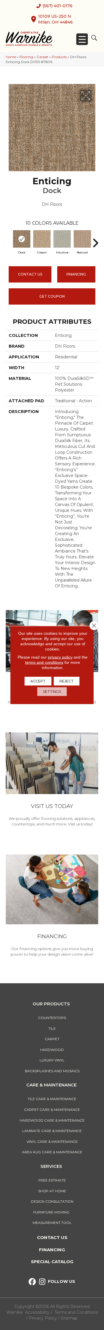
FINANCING (76, 274)
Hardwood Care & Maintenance (52, 1120)
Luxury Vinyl (52, 1060)
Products (59, 57)
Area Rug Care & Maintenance (52, 1152)
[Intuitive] (62, 239)
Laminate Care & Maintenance (52, 1131)
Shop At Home (52, 1191)
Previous (8, 240)
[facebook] (32, 1282)
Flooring (26, 57)
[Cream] (42, 239)
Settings (52, 691)
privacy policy (60, 657)
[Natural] (82, 239)
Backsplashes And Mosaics (52, 1071)
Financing (52, 1249)
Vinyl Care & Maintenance (52, 1141)
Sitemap (69, 1318)
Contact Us (30, 274)
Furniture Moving (52, 1212)
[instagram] (42, 1282)
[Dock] (22, 239)
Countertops (52, 1018)
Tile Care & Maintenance (52, 1099)
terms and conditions (44, 662)
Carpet (42, 57)
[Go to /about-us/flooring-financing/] (52, 906)
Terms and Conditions (76, 1312)
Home (11, 57)
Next (95, 240)
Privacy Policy (43, 1318)
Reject (67, 681)
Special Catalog (52, 1261)
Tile (52, 1028)
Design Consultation (52, 1201)
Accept (38, 681)
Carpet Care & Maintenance (52, 1109)
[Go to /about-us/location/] (52, 780)
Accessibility (37, 1312)
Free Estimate (52, 1180)
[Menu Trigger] (82, 39)
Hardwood (52, 1049)
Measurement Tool (52, 1222)
